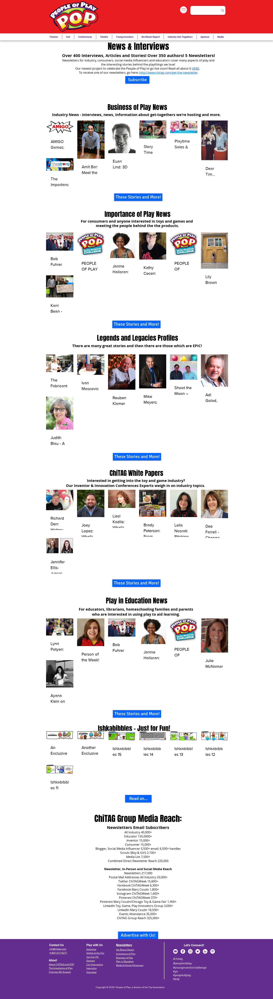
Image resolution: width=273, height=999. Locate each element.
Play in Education (125, 961)
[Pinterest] (212, 951)
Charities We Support (60, 972)
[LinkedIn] (205, 951)
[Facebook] (183, 951)
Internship (91, 968)
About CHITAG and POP (61, 964)
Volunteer (91, 972)
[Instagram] (190, 951)
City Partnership (94, 964)
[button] (104, 37)
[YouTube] (175, 951)
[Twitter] (197, 951)
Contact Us (56, 945)
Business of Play (124, 957)
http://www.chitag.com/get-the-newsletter (168, 73)
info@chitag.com (57, 949)
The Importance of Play (61, 968)
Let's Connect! (194, 945)
